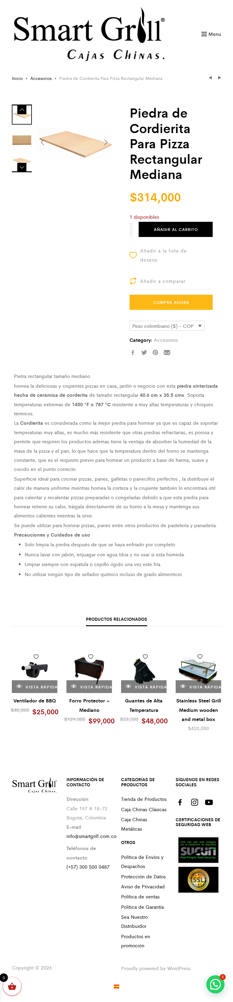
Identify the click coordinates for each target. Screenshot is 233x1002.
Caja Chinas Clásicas (144, 809)
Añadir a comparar (162, 280)
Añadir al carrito (176, 229)
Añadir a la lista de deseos (163, 255)
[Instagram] (194, 802)
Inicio (17, 78)
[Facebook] (180, 802)
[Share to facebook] (133, 352)
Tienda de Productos (144, 798)
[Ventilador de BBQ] (34, 670)
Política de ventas (140, 896)
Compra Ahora (171, 302)
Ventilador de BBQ (34, 700)
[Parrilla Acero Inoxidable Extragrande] (210, 78)
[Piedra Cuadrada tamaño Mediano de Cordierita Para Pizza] (220, 78)
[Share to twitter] (144, 352)
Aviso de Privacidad (143, 886)
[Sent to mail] (167, 352)
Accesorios (41, 78)
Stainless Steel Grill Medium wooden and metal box (198, 709)
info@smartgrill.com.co (91, 835)
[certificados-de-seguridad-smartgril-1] (198, 850)
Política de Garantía (142, 906)
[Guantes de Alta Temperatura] (144, 670)
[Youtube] (209, 802)
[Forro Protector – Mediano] (89, 670)
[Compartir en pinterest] (155, 352)
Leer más (48, 658)
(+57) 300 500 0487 (88, 866)
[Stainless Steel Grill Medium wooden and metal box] (198, 670)
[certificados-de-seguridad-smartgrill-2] (198, 880)
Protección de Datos (143, 876)
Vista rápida (40, 687)
